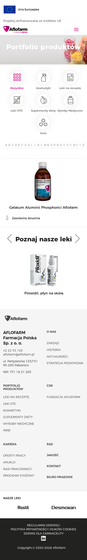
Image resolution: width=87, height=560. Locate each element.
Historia (54, 350)
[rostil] (23, 507)
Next (76, 238)
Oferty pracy (14, 455)
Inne (43, 133)
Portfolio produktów (13, 387)
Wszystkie (17, 88)
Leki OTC (17, 110)
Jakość (53, 455)
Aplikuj (9, 462)
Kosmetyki (43, 88)
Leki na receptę (70, 88)
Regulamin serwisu (43, 525)
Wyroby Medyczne (70, 110)
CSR (50, 386)
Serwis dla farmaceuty (44, 533)
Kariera (9, 444)
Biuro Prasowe (60, 477)
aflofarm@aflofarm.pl (18, 354)
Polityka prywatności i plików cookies (43, 529)
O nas (51, 332)
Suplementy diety (43, 110)
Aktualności (57, 356)
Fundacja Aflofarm (63, 397)
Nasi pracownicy (17, 469)
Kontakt (54, 466)
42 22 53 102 (13, 350)
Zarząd (53, 343)
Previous (10, 238)
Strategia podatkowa (65, 363)
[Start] (15, 29)
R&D (50, 444)
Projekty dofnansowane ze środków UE (32, 21)
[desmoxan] (64, 507)
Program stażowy (18, 475)
